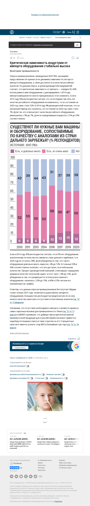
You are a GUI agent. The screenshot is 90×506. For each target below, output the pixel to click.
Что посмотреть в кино (63, 37)
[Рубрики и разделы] (78, 32)
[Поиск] (73, 32)
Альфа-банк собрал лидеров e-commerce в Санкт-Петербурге (48, 443)
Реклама (41, 468)
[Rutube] (30, 476)
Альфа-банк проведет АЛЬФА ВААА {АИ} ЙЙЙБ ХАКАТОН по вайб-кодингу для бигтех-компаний (20, 445)
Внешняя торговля (53, 374)
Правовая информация (68, 465)
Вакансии (41, 470)
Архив (40, 463)
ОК (77, 45)
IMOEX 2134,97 (46, 37)
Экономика (14, 51)
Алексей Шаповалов (17, 366)
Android (62, 460)
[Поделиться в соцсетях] (77, 57)
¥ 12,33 (35, 37)
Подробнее (58, 501)
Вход (69, 32)
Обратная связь (65, 463)
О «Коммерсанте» (45, 460)
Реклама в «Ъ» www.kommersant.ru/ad (45, 15)
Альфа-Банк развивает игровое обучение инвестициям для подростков (75, 444)
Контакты (42, 465)
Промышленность (57, 378)
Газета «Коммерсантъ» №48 (21, 358)
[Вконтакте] (16, 476)
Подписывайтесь (20, 348)
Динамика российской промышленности (25, 374)
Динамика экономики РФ (19, 378)
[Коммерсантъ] (12, 32)
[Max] (35, 476)
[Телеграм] (11, 476)
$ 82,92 (21, 37)
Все (25, 433)
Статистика (39, 378)
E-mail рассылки (65, 468)
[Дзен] (21, 476)
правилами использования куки (43, 45)
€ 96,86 (28, 37)
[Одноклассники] (26, 476)
